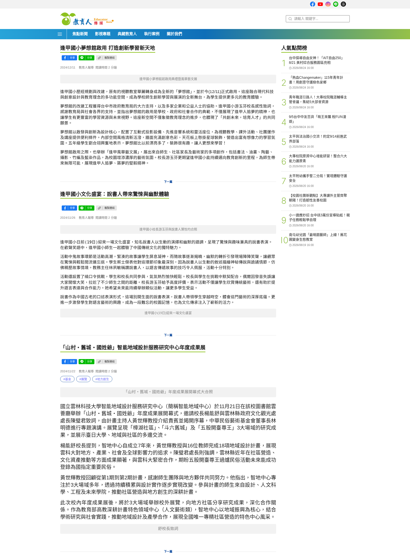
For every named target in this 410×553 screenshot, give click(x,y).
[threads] (343, 4)
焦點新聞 (80, 34)
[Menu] (61, 34)
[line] (336, 4)
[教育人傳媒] (87, 18)
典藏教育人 (127, 34)
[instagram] (328, 4)
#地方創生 (102, 379)
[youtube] (320, 4)
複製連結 (109, 57)
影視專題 (102, 34)
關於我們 (174, 34)
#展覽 (83, 379)
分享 (72, 57)
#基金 (67, 379)
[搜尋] (289, 18)
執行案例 (152, 34)
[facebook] (312, 4)
